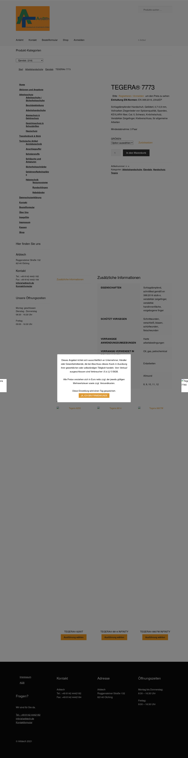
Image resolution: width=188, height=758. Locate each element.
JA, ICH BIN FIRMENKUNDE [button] (94, 395)
